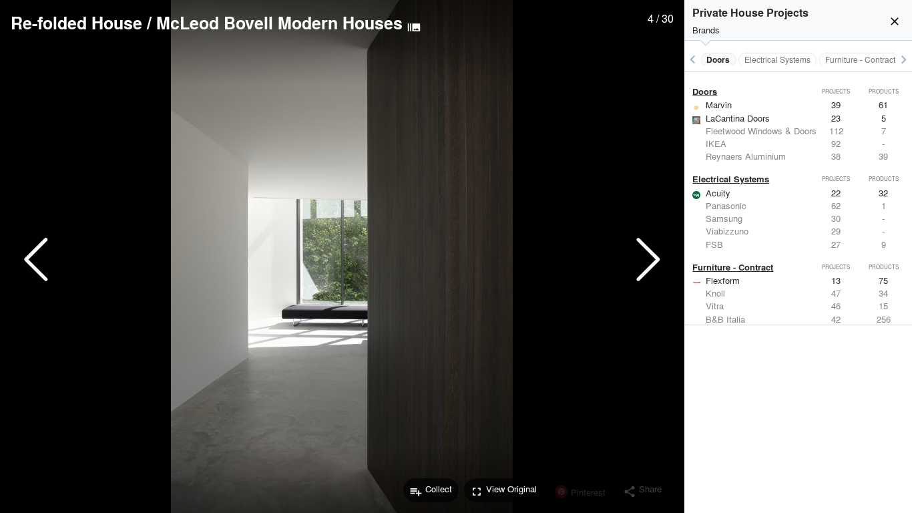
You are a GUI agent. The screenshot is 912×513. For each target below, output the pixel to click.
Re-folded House (76, 23)
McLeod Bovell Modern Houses (279, 23)
